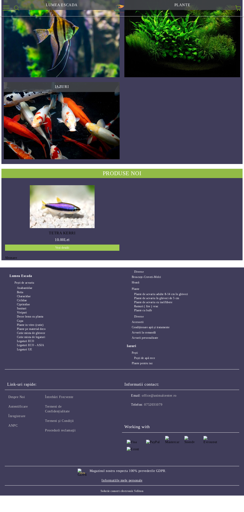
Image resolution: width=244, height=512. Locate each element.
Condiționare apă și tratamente (150, 327)
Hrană (135, 282)
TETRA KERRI (62, 233)
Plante (135, 289)
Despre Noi (16, 397)
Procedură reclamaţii (60, 430)
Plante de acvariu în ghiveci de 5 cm (156, 298)
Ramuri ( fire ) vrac (146, 306)
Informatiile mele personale (122, 480)
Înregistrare (16, 416)
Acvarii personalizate (145, 337)
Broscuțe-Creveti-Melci (146, 277)
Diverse (139, 271)
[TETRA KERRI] (62, 206)
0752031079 (153, 404)
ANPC (13, 425)
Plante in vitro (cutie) (30, 325)
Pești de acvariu (24, 282)
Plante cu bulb (143, 310)
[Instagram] (141, 414)
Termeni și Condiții (59, 421)
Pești (135, 352)
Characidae (23, 296)
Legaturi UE (24, 349)
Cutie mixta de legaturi (31, 337)
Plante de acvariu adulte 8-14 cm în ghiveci (161, 294)
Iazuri (131, 346)
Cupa (20, 321)
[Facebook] (130, 414)
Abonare (11, 258)
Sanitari (21, 308)
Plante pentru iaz (142, 363)
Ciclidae (22, 300)
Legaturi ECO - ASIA (30, 345)
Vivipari (22, 312)
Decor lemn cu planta (30, 316)
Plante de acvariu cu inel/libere (153, 302)
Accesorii (138, 322)
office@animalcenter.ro (159, 395)
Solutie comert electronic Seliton (122, 491)
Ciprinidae (23, 304)
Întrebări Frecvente (59, 397)
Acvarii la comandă (144, 332)
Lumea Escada (21, 276)
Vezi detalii (62, 247)
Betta (20, 292)
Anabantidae (24, 288)
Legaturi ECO (25, 341)
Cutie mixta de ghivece (31, 333)
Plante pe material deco (31, 329)
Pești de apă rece (144, 358)
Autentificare (18, 406)
